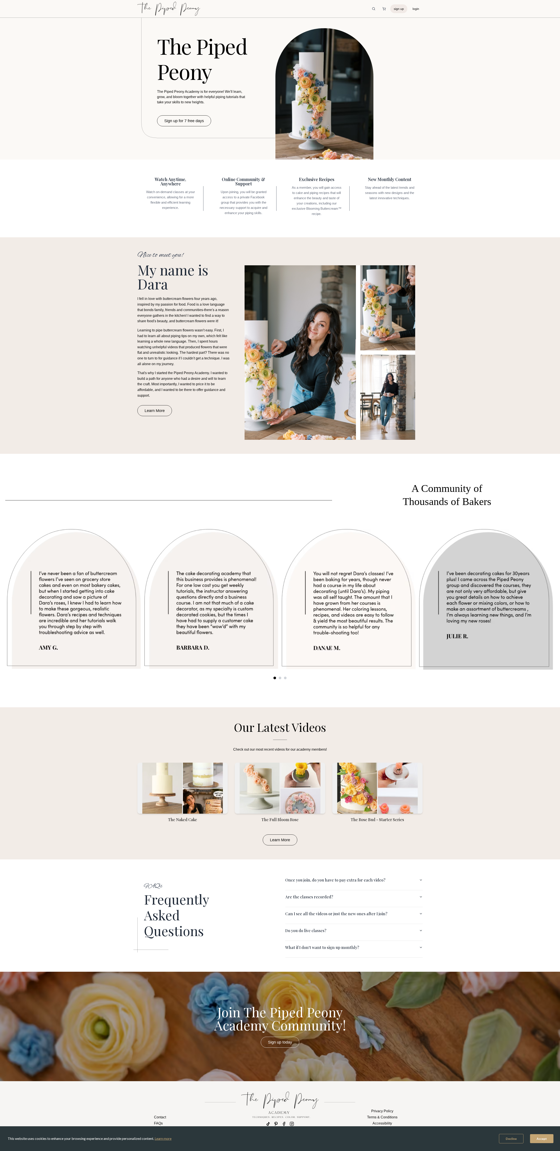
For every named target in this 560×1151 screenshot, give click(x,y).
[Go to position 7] (285, 678)
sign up (399, 9)
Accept (542, 1138)
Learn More (155, 410)
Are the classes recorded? (309, 896)
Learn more (163, 1138)
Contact (160, 1117)
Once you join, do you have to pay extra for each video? (335, 880)
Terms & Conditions (382, 1117)
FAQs (158, 1123)
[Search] (373, 8)
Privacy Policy (382, 1111)
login (416, 9)
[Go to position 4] (280, 678)
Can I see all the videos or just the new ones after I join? (336, 913)
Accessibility (382, 1123)
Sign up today (280, 1042)
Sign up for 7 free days (184, 121)
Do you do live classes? (305, 930)
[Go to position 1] (274, 678)
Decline (511, 1138)
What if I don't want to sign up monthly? (322, 947)
